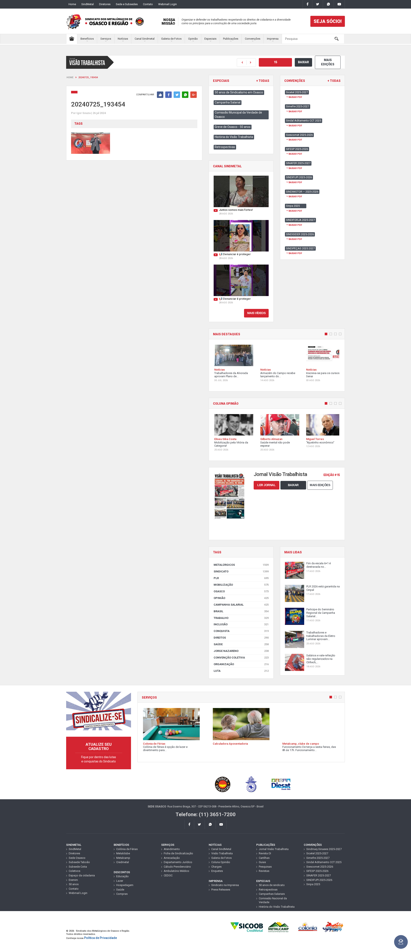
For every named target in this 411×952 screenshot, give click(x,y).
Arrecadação (172, 857)
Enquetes (217, 871)
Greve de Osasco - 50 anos (232, 127)
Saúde (241, 644)
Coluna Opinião (220, 862)
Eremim (73, 880)
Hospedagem (124, 885)
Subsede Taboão (79, 862)
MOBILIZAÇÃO (241, 584)
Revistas (264, 871)
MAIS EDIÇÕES (327, 62)
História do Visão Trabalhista (234, 137)
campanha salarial (241, 604)
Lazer (119, 880)
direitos (241, 637)
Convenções (252, 38)
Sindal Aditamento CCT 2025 (323, 862)
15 (275, 62)
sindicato (241, 571)
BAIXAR (303, 62)
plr (241, 578)
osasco (241, 591)
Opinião (193, 38)
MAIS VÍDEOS (256, 313)
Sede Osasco (77, 857)
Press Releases (220, 889)
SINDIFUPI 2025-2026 (319, 880)
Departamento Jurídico (178, 862)
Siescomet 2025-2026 (319, 866)
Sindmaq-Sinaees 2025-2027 (324, 849)
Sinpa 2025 (313, 884)
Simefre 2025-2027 (317, 857)
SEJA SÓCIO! (328, 21)
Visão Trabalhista (222, 853)
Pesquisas (265, 866)
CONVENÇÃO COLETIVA (241, 657)
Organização (241, 664)
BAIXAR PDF (295, 97)
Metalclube (123, 853)
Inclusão (241, 624)
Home (72, 4)
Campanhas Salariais (272, 893)
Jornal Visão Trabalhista (274, 849)
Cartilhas (264, 857)
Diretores (104, 4)
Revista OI (265, 853)
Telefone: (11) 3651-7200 (206, 814)
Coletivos (74, 871)
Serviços (105, 38)
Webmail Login (167, 4)
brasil (241, 611)
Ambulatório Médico (176, 871)
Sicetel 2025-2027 (317, 853)
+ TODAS (262, 80)
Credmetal (122, 862)
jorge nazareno (241, 651)
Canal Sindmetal (145, 38)
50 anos (74, 884)
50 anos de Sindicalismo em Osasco (239, 92)
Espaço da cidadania (82, 875)
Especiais (210, 38)
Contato (148, 4)
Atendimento (172, 849)
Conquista (241, 631)
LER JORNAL (266, 485)
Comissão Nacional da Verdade (273, 900)
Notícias (123, 38)
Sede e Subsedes (127, 4)
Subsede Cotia (78, 866)
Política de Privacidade (100, 938)
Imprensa (272, 38)
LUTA (241, 670)
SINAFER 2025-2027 (318, 875)
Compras (122, 893)
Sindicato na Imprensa (225, 885)
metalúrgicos (241, 564)
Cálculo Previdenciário (177, 866)
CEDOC (168, 875)
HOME (70, 77)
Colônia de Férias (127, 849)
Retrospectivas (225, 147)
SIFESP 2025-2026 (317, 871)
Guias (262, 862)
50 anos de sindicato (272, 885)
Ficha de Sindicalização (178, 853)
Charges (216, 866)
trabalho (241, 618)
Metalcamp (123, 857)
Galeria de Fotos (171, 38)
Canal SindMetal (221, 849)
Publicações (230, 38)
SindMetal (87, 4)
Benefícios (87, 38)
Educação (122, 876)
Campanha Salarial (227, 102)
